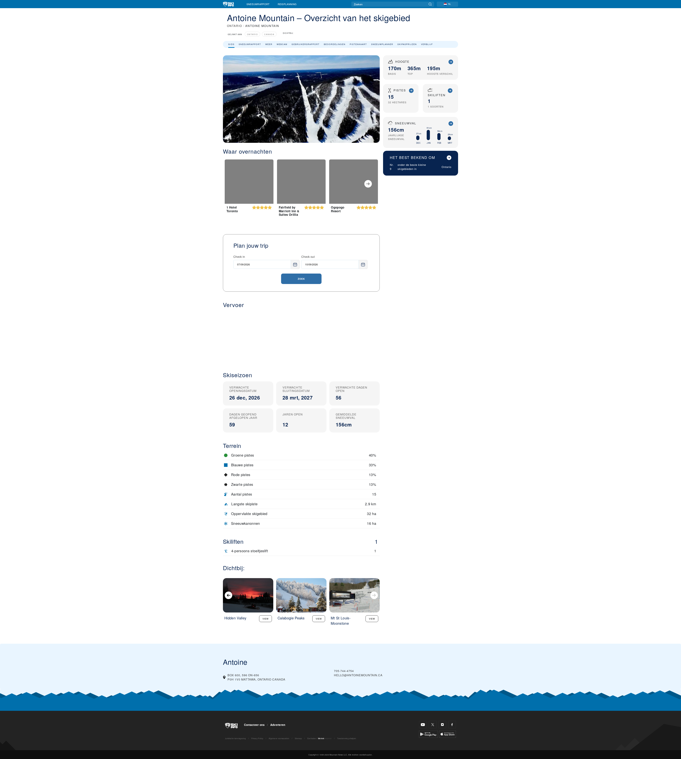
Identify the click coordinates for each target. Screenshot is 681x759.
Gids (231, 44)
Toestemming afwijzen (346, 738)
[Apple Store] (447, 734)
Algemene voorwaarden (279, 738)
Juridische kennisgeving (235, 738)
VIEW (265, 618)
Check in (239, 257)
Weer (268, 44)
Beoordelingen (334, 44)
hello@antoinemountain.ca (358, 675)
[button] (301, 337)
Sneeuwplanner (382, 44)
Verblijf (427, 44)
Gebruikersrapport (306, 44)
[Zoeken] (430, 4)
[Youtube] (423, 724)
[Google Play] (428, 734)
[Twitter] (432, 724)
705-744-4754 (344, 671)
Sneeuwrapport (258, 4)
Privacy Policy (257, 738)
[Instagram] (442, 724)
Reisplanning (287, 4)
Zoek (301, 278)
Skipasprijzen (407, 44)
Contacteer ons (254, 725)
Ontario (252, 34)
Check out (308, 257)
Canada (269, 34)
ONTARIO (234, 26)
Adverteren (277, 725)
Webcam (282, 44)
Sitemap (298, 738)
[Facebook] (452, 724)
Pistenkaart (358, 44)
